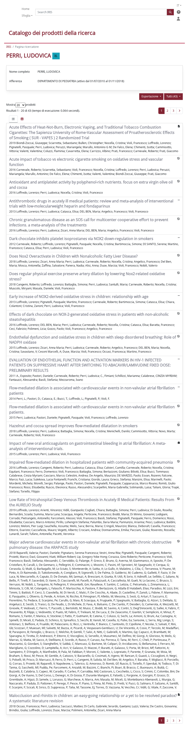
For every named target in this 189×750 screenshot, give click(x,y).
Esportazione (150, 96)
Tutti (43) (172, 96)
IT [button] (178, 5)
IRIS (8, 47)
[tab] (13, 119)
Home (26, 9)
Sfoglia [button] (26, 16)
